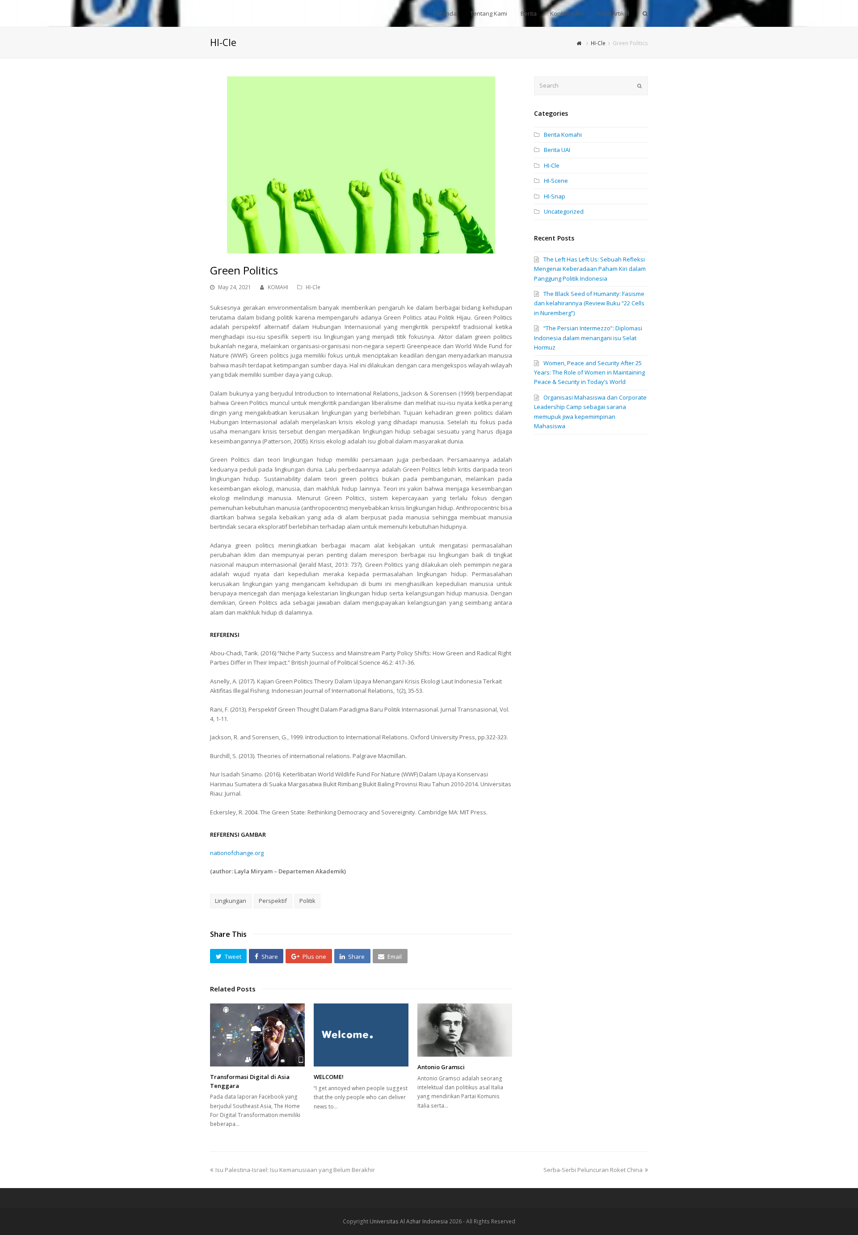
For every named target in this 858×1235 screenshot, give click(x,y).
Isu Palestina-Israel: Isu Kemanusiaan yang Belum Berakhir (295, 1170)
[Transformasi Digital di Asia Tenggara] (257, 1034)
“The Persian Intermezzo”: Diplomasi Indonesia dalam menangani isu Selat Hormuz (588, 337)
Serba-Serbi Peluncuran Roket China (593, 1170)
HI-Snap (554, 196)
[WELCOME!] (361, 1034)
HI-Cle (313, 287)
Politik (307, 901)
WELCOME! (329, 1077)
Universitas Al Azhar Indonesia (409, 1221)
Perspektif (273, 901)
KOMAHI (278, 287)
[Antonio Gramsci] (464, 1030)
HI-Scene (556, 181)
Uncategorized (564, 211)
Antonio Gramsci (441, 1067)
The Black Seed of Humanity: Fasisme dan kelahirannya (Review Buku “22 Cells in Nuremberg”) (589, 303)
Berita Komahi (563, 135)
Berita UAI (557, 150)
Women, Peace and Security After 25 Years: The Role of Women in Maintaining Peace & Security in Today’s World (589, 372)
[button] (228, 956)
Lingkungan (230, 901)
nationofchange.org (237, 853)
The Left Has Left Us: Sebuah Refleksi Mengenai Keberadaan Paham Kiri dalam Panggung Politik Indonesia (590, 268)
